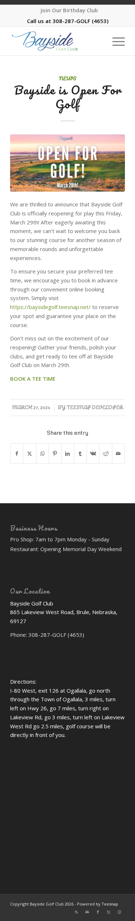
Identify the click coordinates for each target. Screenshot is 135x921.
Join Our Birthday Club (69, 10)
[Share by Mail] (118, 454)
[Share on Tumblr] (80, 454)
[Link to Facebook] (98, 912)
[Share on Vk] (93, 454)
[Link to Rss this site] (76, 912)
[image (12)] (67, 163)
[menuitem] (69, 10)
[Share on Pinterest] (55, 454)
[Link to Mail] (87, 912)
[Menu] (115, 41)
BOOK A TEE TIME (32, 378)
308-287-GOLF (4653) (80, 20)
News (67, 78)
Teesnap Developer (95, 407)
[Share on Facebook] (16, 454)
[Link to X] (108, 912)
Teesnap (110, 904)
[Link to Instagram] (119, 912)
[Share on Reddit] (105, 454)
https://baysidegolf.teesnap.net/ (50, 306)
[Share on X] (29, 454)
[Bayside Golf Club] (56, 41)
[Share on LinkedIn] (68, 454)
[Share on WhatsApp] (42, 454)
